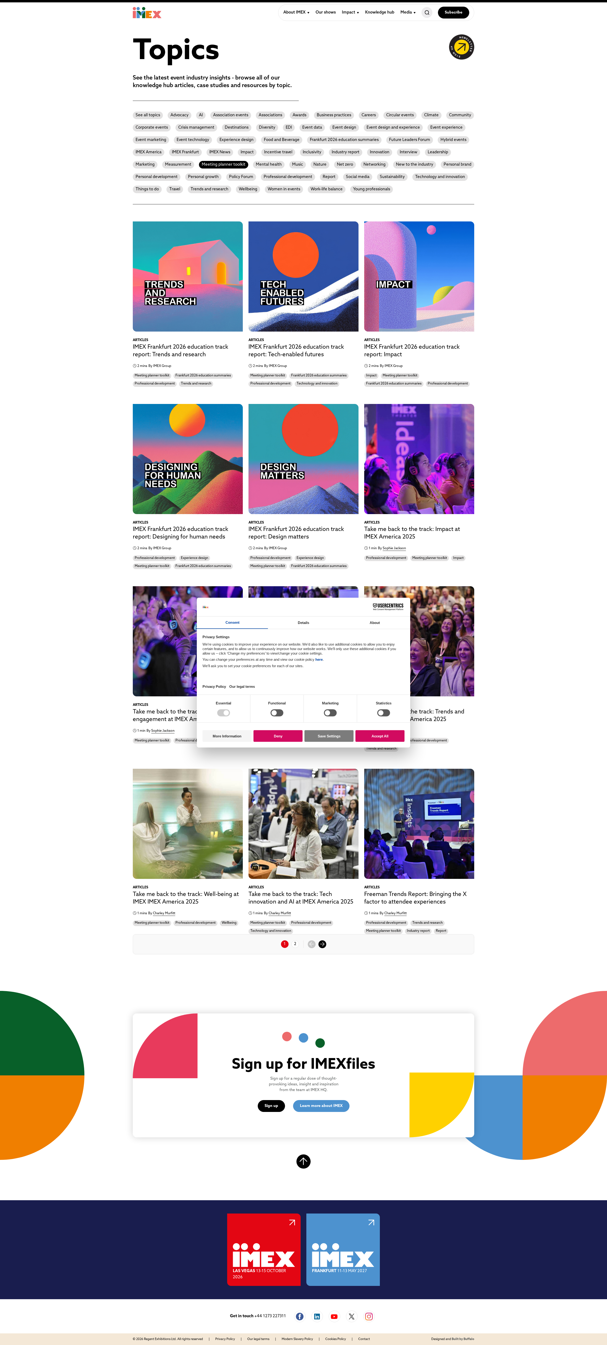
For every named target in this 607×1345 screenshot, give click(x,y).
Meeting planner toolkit (223, 165)
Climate (431, 115)
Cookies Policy (335, 1339)
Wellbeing (248, 189)
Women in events (284, 189)
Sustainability (392, 177)
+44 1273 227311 (270, 1316)
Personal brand (457, 165)
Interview (408, 152)
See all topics (148, 115)
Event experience (446, 128)
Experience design (236, 140)
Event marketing (151, 140)
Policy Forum (241, 177)
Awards (299, 115)
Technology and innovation (440, 177)
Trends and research (209, 189)
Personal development (157, 177)
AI (201, 115)
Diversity (267, 128)
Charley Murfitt (164, 913)
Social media (357, 177)
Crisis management (196, 128)
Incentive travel (278, 152)
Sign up (271, 1106)
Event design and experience (393, 128)
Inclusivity (312, 152)
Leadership (438, 152)
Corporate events (152, 128)
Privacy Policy (225, 1339)
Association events (230, 115)
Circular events (400, 115)
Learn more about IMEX (321, 1106)
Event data (312, 128)
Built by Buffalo (463, 1339)
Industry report (345, 152)
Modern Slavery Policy (297, 1339)
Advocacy (179, 115)
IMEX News (219, 152)
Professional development (288, 177)
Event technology (193, 140)
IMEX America (148, 152)
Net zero (345, 165)
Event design (344, 128)
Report (329, 177)
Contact (364, 1339)
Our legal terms (258, 1339)
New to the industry (414, 165)
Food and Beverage (281, 140)
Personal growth (203, 177)
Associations (270, 115)
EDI (289, 128)
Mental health (269, 165)
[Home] (147, 12)
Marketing (145, 165)
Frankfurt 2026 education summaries (344, 140)
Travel (174, 189)
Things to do (147, 189)
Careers (369, 115)
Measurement (178, 165)
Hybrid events (453, 140)
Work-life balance (327, 189)
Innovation (379, 152)
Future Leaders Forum (409, 140)
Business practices (334, 115)
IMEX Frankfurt (185, 152)
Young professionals (371, 189)
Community (460, 115)
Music (297, 165)
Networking (374, 165)
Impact (247, 152)
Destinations (236, 128)
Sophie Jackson (394, 548)
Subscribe (453, 12)
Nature (319, 165)
